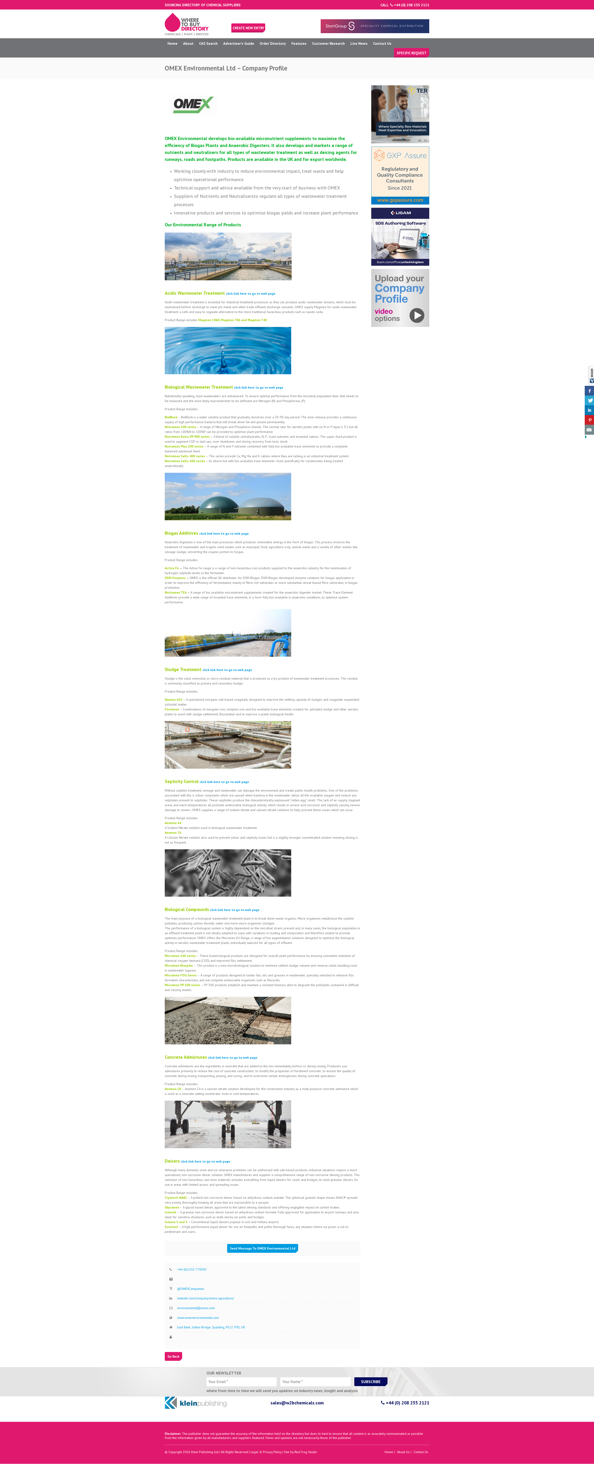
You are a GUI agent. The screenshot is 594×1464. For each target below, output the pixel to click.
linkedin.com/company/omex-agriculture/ (205, 1298)
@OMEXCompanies (190, 1289)
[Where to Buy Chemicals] (187, 34)
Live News (359, 43)
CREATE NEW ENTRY (248, 28)
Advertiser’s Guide (238, 43)
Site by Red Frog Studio (300, 1452)
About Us (403, 1452)
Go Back (173, 1356)
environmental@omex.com (196, 1308)
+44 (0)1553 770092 (192, 1269)
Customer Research (328, 43)
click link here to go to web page (250, 293)
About (188, 43)
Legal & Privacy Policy (266, 1452)
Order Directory (273, 43)
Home (173, 43)
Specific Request (411, 53)
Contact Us (382, 43)
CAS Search (208, 43)
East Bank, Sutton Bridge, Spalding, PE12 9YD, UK (211, 1327)
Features (299, 43)
